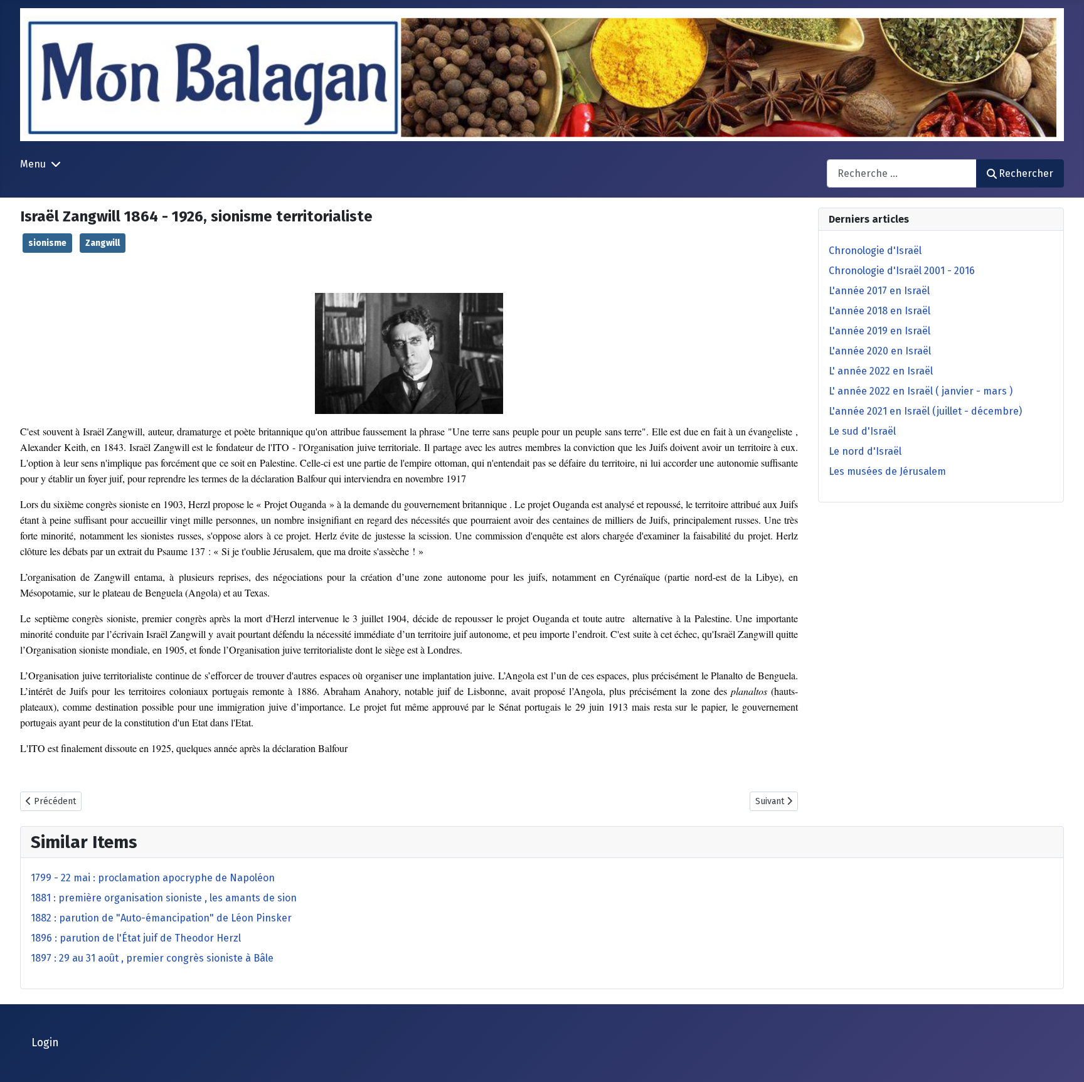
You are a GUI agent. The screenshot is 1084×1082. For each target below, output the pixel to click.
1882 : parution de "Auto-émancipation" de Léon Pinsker (161, 918)
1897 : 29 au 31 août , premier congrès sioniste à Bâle (152, 958)
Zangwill (102, 243)
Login (45, 1042)
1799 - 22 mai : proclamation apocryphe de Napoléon (153, 878)
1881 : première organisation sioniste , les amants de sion (164, 898)
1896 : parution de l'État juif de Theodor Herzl (136, 938)
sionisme (47, 243)
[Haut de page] (1062, 1059)
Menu (33, 164)
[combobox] (902, 173)
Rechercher (1026, 173)
